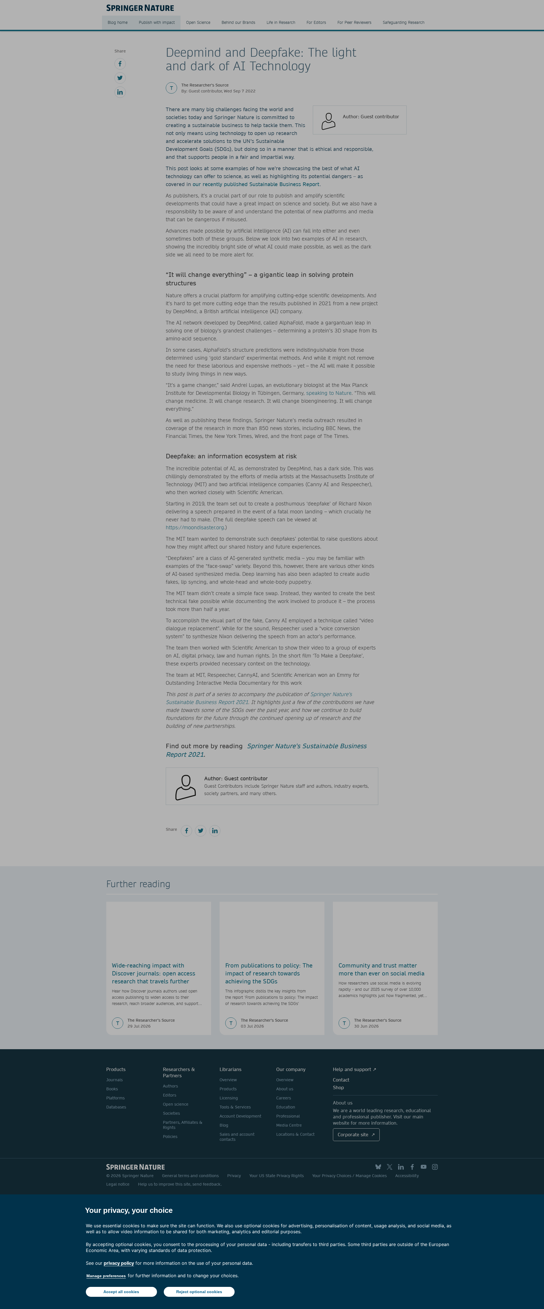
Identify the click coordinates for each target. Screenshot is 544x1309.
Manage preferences (106, 1276)
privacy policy (119, 1263)
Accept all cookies (121, 1291)
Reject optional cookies (199, 1291)
